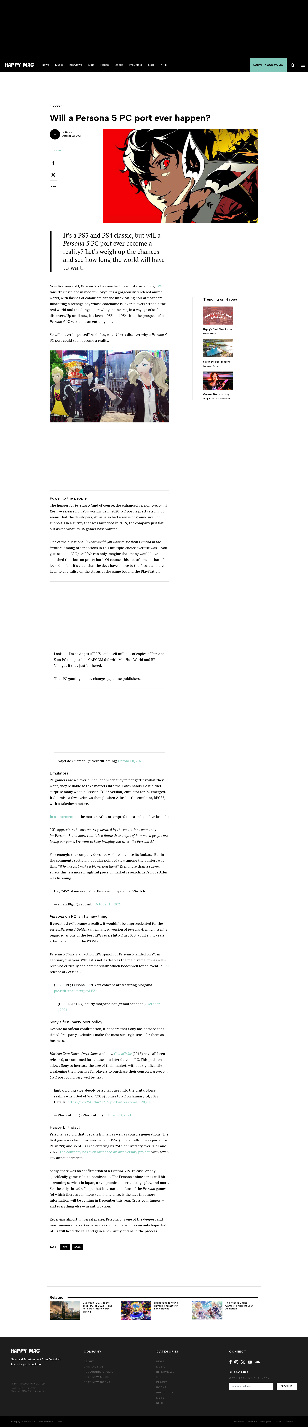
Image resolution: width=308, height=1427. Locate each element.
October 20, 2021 (117, 1115)
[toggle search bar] (292, 65)
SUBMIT (268, 64)
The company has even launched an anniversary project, (105, 1151)
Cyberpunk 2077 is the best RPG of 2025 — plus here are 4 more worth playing (97, 1307)
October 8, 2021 (131, 760)
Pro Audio (135, 64)
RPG (159, 286)
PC (167, 965)
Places (104, 64)
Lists (151, 64)
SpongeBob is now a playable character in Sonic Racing (166, 1305)
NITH (164, 64)
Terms (59, 1421)
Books (119, 64)
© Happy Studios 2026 (23, 1421)
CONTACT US (94, 1366)
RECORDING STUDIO (99, 1371)
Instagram (265, 1421)
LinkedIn (289, 1421)
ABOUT (89, 1361)
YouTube (252, 1421)
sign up (286, 1386)
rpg (65, 1247)
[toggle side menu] (302, 65)
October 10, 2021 (108, 904)
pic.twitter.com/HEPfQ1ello (132, 1102)
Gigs (91, 64)
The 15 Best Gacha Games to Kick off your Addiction (239, 1305)
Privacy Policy (45, 1421)
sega (77, 1247)
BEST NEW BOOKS (97, 1382)
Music (59, 64)
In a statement (62, 816)
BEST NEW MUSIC (97, 1377)
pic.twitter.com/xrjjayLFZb (75, 990)
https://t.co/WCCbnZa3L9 (88, 1102)
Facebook (239, 1421)
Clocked (55, 150)
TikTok (277, 1421)
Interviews (75, 64)
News (45, 64)
